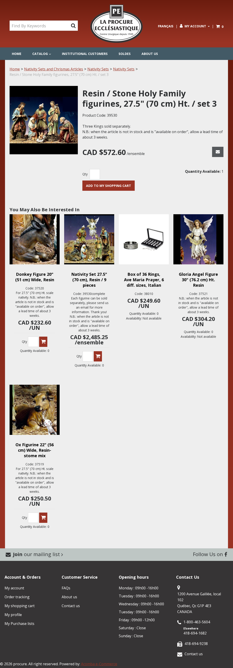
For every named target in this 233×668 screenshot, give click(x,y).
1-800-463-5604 (196, 621)
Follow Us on (208, 554)
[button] (219, 26)
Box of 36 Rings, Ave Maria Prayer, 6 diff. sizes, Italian (144, 279)
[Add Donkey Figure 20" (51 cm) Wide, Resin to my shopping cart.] (43, 342)
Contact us (71, 605)
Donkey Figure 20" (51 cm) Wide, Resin (34, 276)
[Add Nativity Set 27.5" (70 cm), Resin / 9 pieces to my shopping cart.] (98, 356)
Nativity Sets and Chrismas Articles (53, 69)
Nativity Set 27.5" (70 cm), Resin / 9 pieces (89, 279)
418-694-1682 (195, 633)
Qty (85, 174)
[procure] (116, 24)
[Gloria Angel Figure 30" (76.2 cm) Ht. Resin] (198, 239)
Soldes (125, 54)
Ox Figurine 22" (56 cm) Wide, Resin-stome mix (34, 450)
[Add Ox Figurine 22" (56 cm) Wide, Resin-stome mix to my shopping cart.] (43, 518)
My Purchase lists (19, 623)
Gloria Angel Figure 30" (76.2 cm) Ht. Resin (198, 279)
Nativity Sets (98, 69)
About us (150, 54)
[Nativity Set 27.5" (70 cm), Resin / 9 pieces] (89, 239)
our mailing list (37, 554)
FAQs (66, 588)
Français (165, 26)
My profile (13, 614)
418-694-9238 (196, 643)
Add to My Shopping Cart (108, 185)
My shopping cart (20, 605)
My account (14, 588)
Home (16, 54)
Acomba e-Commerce (99, 663)
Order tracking (17, 596)
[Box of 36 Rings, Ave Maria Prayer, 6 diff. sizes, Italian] (144, 239)
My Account (195, 26)
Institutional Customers (85, 54)
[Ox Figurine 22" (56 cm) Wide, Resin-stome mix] (35, 410)
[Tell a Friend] (217, 152)
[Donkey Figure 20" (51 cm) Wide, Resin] (35, 239)
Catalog (40, 54)
